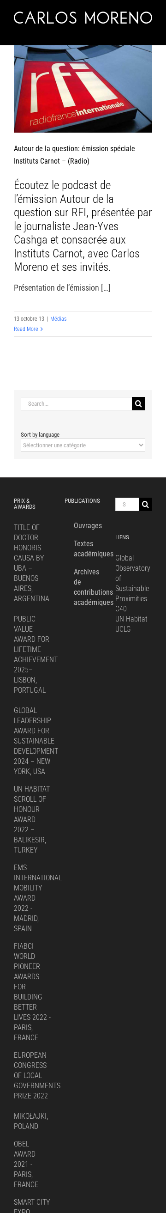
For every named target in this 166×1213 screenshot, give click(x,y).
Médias (58, 319)
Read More (26, 329)
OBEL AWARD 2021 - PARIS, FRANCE (26, 1164)
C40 (121, 608)
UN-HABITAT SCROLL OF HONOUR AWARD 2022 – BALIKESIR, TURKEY (32, 819)
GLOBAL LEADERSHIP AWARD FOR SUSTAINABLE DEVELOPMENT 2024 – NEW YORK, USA (36, 741)
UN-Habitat (131, 619)
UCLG (123, 629)
